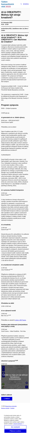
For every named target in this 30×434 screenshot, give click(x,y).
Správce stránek (5, 408)
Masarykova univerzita (11, 406)
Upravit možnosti (17, 423)
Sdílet (7, 398)
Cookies (12, 408)
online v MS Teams (20, 320)
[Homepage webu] (7, 4)
